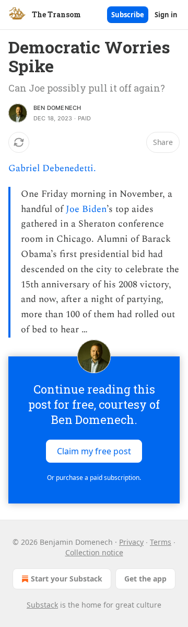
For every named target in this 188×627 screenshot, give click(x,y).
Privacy (131, 542)
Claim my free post (94, 451)
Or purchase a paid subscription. (94, 477)
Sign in (166, 14)
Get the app (145, 579)
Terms (160, 542)
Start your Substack (66, 579)
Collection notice (94, 552)
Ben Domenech (57, 107)
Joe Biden (86, 209)
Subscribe (127, 14)
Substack (42, 605)
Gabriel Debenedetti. (52, 168)
